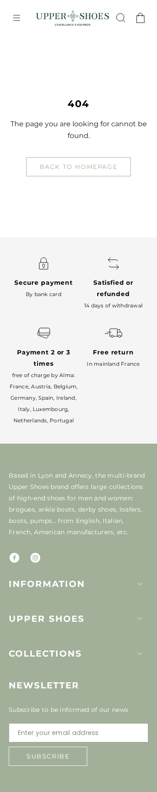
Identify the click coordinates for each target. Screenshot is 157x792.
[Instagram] (35, 557)
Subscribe (48, 756)
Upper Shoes (47, 618)
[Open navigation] (16, 18)
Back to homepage (79, 167)
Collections (45, 653)
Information (47, 584)
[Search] (121, 18)
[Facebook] (14, 557)
